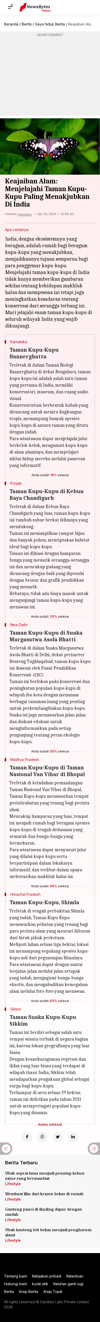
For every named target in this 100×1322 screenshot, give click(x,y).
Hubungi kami (15, 1284)
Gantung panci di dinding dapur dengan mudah (43, 1212)
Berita (27, 24)
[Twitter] (58, 1137)
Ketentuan (74, 1276)
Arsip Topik (53, 1291)
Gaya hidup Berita (50, 24)
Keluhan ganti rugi (68, 1284)
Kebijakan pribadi (46, 1276)
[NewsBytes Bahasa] (35, 7)
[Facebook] (27, 1137)
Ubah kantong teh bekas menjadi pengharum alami (48, 1232)
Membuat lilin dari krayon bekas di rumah (44, 1193)
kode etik (40, 1284)
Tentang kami (15, 1276)
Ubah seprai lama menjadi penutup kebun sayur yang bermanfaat (45, 1176)
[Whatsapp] (42, 1137)
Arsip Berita (28, 1291)
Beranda (11, 24)
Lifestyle (13, 1184)
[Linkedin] (73, 1137)
